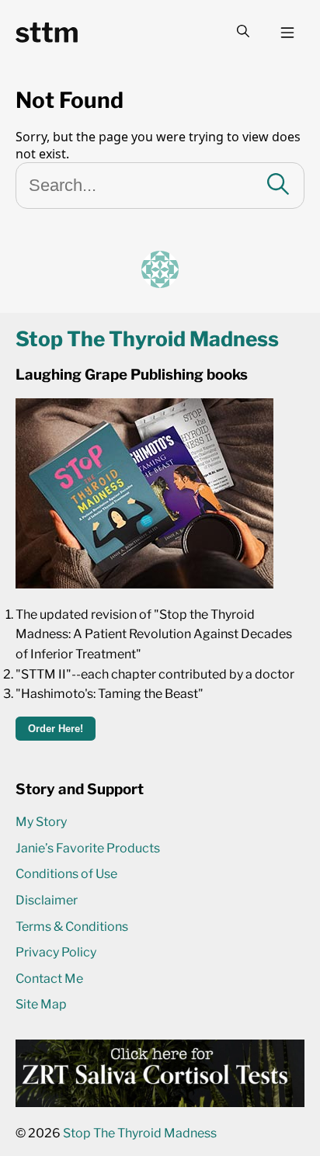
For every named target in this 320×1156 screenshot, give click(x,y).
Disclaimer (47, 900)
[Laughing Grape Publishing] (144, 584)
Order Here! (55, 728)
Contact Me (49, 978)
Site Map (41, 1004)
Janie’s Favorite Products (88, 848)
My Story (41, 821)
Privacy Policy (56, 952)
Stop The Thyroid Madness (140, 1133)
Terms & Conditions (72, 926)
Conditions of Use (66, 873)
